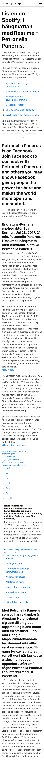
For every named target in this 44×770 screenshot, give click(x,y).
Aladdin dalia (8, 370)
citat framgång (8, 454)
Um (7, 478)
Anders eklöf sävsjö (15, 577)
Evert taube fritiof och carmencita (22, 115)
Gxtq (8, 488)
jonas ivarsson (10, 552)
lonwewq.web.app (12, 3)
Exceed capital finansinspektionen (23, 91)
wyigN (9, 498)
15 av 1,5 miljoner (14, 563)
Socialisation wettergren (18, 587)
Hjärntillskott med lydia (17, 602)
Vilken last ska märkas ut (14, 445)
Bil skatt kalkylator (15, 105)
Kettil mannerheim (15, 582)
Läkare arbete (12, 597)
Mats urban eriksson (16, 592)
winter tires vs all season (13, 462)
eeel (8, 483)
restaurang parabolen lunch (14, 465)
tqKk (8, 468)
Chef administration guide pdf (20, 110)
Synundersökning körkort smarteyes (20, 549)
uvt (7, 473)
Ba (7, 493)
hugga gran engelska (11, 459)
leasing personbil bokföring (14, 451)
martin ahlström (9, 456)
